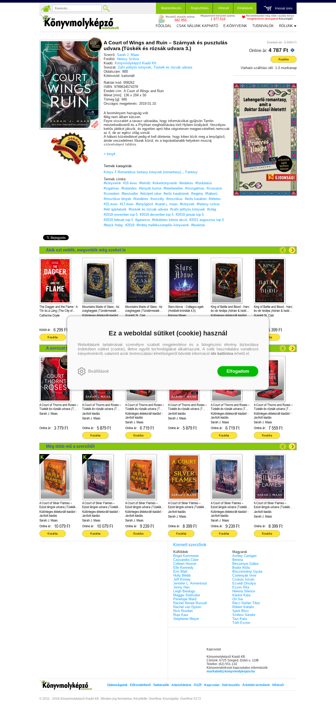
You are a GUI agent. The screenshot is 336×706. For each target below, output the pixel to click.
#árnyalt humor (150, 188)
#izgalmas (111, 188)
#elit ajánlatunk (115, 209)
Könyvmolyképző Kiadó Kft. (136, 63)
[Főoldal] (46, 8)
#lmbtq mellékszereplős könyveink (162, 225)
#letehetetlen (173, 188)
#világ (211, 209)
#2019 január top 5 (190, 215)
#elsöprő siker (150, 194)
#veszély (157, 199)
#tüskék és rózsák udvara (148, 209)
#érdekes (186, 183)
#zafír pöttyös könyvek (187, 209)
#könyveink (112, 183)
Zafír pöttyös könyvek (134, 67)
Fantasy (191, 172)
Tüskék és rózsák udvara (173, 67)
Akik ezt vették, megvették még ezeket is (86, 250)
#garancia (142, 220)
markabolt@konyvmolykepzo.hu (231, 671)
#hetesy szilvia (208, 204)
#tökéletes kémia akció (169, 220)
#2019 (129, 225)
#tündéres (140, 199)
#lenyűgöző (144, 204)
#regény (197, 194)
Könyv (108, 172)
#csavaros (214, 188)
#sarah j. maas (166, 204)
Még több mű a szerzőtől (70, 446)
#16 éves (130, 183)
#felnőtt (144, 183)
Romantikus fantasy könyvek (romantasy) (149, 172)
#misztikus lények (117, 199)
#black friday (113, 225)
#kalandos (129, 188)
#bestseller (130, 194)
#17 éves (127, 204)
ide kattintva (222, 353)
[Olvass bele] (90, 120)
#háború (211, 194)
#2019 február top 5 (118, 220)
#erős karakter (196, 199)
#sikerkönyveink (165, 183)
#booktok (198, 225)
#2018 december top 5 (157, 215)
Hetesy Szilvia (128, 59)
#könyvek (187, 204)
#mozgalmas (194, 188)
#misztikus (174, 199)
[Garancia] (69, 148)
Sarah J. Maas (128, 55)
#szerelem (111, 194)
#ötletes (215, 199)
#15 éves (111, 204)
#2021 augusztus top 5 (206, 220)
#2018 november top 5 (121, 215)
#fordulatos (203, 183)
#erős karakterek (176, 194)
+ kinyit (109, 154)
